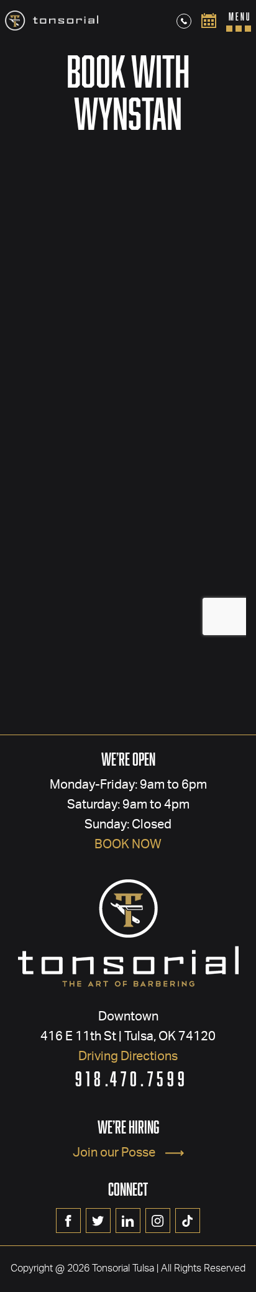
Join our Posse (114, 1153)
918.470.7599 (132, 1078)
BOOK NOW (128, 844)
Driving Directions (128, 1056)
